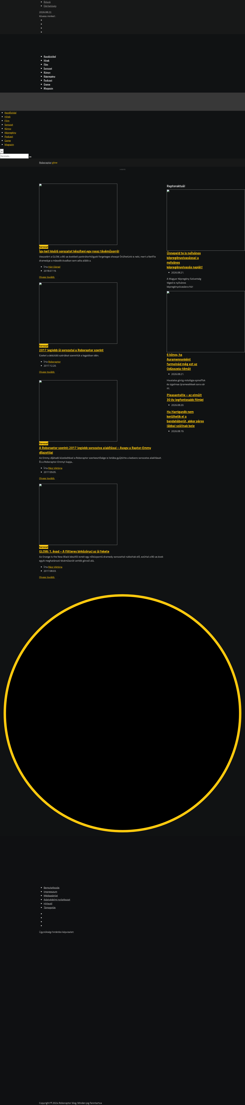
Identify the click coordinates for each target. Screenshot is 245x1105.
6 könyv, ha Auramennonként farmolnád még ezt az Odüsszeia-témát (182, 361)
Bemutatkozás (51, 888)
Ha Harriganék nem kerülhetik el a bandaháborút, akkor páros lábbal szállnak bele (185, 418)
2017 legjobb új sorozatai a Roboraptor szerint (71, 350)
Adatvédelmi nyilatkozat (57, 899)
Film (46, 65)
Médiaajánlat (51, 895)
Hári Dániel (54, 267)
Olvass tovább (47, 277)
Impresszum (50, 892)
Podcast (48, 81)
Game (47, 85)
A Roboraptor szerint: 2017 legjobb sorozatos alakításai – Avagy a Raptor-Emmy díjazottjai (95, 450)
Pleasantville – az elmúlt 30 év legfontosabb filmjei (185, 397)
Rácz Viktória (55, 468)
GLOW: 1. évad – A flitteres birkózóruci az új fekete (74, 551)
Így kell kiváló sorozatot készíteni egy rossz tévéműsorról (79, 251)
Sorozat (48, 69)
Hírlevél (48, 903)
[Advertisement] (186, 478)
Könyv (47, 73)
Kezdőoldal (50, 57)
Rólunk (47, 2)
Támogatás (50, 907)
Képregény (49, 77)
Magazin (48, 88)
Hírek (46, 61)
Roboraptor (54, 362)
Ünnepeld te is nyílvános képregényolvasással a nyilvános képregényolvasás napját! (185, 260)
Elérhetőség (50, 6)
